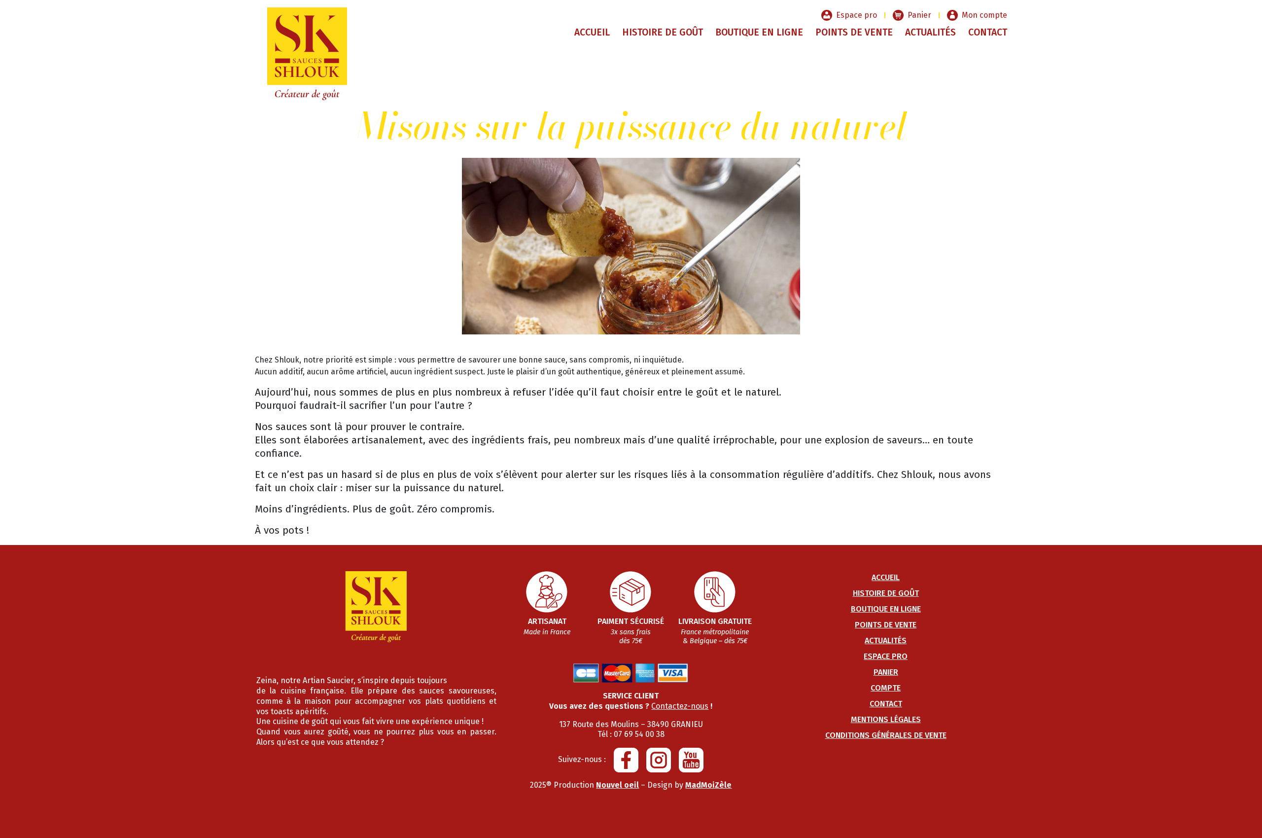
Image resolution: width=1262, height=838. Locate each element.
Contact (987, 32)
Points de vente (854, 32)
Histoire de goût (662, 32)
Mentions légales (886, 719)
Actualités (930, 32)
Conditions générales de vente (885, 735)
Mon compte (984, 15)
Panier (919, 15)
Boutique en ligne (759, 32)
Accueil (592, 32)
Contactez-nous (679, 706)
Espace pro (856, 15)
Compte (886, 687)
